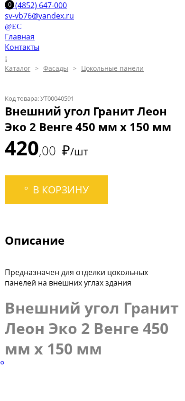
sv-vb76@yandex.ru (39, 15)
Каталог (17, 68)
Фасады (55, 68)
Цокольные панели (112, 68)
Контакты (22, 47)
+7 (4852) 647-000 (36, 5)
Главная (20, 36)
